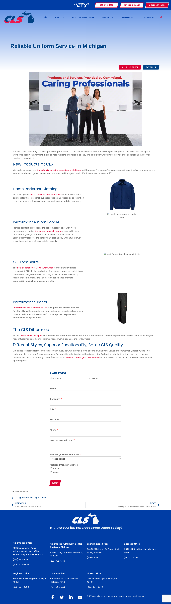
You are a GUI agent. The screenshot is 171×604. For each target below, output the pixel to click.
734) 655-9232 (58, 587)
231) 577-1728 (131, 557)
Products (107, 17)
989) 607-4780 (21, 587)
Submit (55, 483)
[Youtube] (80, 597)
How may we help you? (62, 440)
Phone (54, 430)
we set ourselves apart (31, 335)
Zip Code (55, 419)
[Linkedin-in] (71, 597)
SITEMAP (141, 596)
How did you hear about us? (65, 454)
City (53, 409)
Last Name (93, 378)
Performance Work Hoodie (48, 231)
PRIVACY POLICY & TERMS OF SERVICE (117, 596)
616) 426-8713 (94, 557)
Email (53, 388)
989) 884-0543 (95, 587)
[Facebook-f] (52, 597)
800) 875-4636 (21, 564)
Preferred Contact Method (64, 465)
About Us (59, 17)
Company (56, 399)
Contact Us (147, 17)
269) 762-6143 (21, 559)
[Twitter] (61, 597)
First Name (56, 378)
